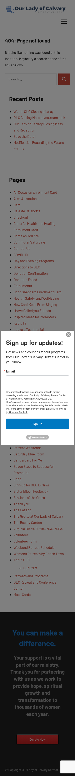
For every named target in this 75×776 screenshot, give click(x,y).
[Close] (68, 334)
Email (10, 371)
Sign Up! (37, 424)
